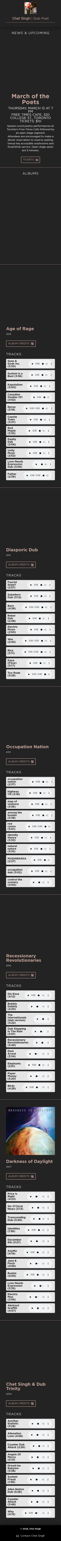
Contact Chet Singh (32, 1536)
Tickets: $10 (30, 121)
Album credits (19, 343)
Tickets (29, 159)
